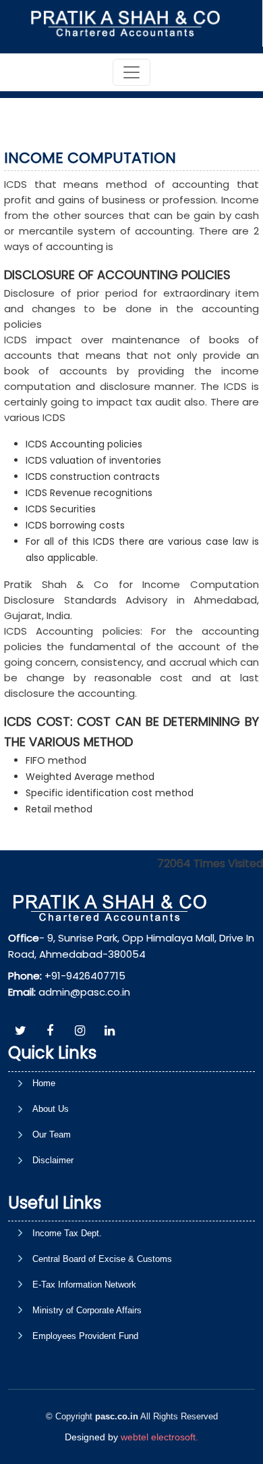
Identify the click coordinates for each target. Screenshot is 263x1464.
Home (43, 1083)
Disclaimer (53, 1160)
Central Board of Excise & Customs (102, 1258)
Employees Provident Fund (85, 1336)
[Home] (130, 22)
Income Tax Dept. (67, 1233)
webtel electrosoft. (159, 1437)
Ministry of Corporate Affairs (87, 1310)
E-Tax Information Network (84, 1284)
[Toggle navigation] (131, 72)
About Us (50, 1108)
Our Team (51, 1134)
